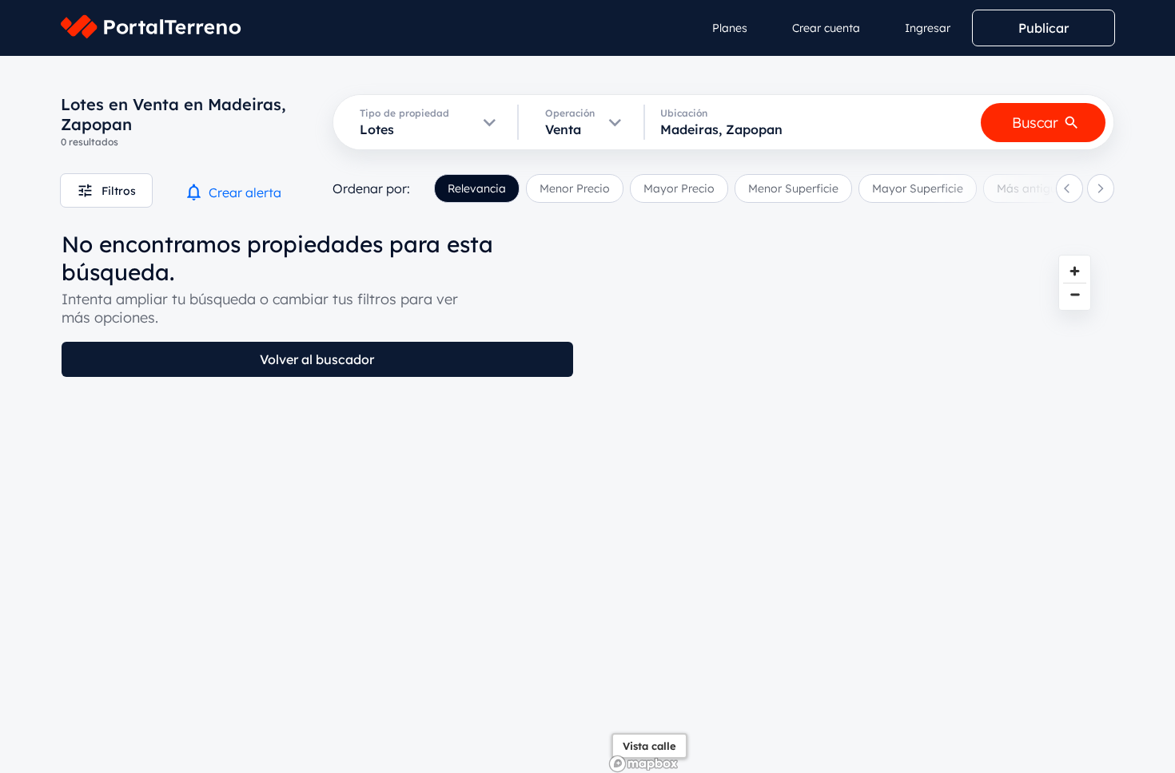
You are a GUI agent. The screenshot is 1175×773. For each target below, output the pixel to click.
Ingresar (927, 28)
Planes (729, 28)
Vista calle (649, 745)
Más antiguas (1033, 188)
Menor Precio (575, 188)
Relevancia (477, 188)
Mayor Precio (679, 188)
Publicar (1043, 28)
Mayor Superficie (917, 188)
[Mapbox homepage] (643, 764)
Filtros (119, 191)
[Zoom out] (1074, 294)
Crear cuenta (826, 28)
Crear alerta (245, 192)
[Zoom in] (1074, 271)
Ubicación (683, 113)
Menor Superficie (793, 188)
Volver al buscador (317, 359)
